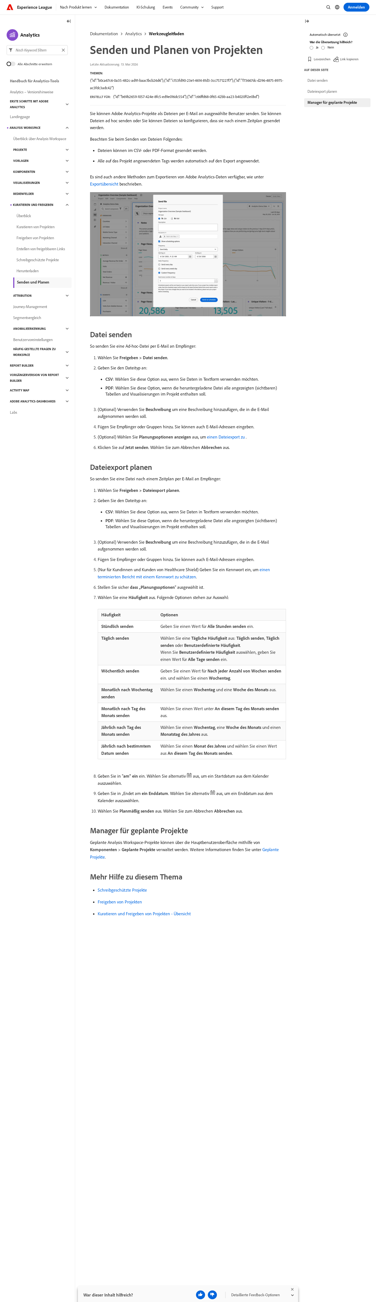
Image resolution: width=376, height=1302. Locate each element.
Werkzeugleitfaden (166, 33)
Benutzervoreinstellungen (33, 339)
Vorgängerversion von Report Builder (34, 378)
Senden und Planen (33, 282)
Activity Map (19, 390)
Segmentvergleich (27, 317)
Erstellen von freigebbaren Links (41, 248)
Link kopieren (349, 59)
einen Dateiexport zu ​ (226, 437)
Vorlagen (21, 161)
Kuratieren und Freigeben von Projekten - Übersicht (144, 913)
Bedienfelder (23, 194)
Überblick (24, 215)
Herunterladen (28, 270)
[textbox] (37, 50)
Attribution (22, 296)
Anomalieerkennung (29, 329)
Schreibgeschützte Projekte (122, 890)
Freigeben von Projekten (120, 902)
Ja (317, 47)
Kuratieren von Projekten (36, 226)
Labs (13, 412)
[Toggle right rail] (307, 21)
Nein (331, 47)
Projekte (20, 150)
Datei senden (317, 80)
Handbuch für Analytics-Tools (34, 80)
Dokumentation (104, 33)
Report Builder (22, 365)
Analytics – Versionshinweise (31, 91)
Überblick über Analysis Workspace (39, 138)
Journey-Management (30, 306)
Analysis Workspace (25, 128)
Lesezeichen (322, 59)
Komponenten (24, 172)
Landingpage (20, 116)
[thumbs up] (200, 1294)
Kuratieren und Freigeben (33, 205)
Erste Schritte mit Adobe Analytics (29, 104)
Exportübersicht (104, 184)
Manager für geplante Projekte (332, 102)
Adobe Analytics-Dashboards (33, 401)
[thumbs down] (212, 1294)
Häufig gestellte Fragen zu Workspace (34, 352)
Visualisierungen (26, 183)
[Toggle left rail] (69, 21)
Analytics (133, 33)
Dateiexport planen (322, 91)
